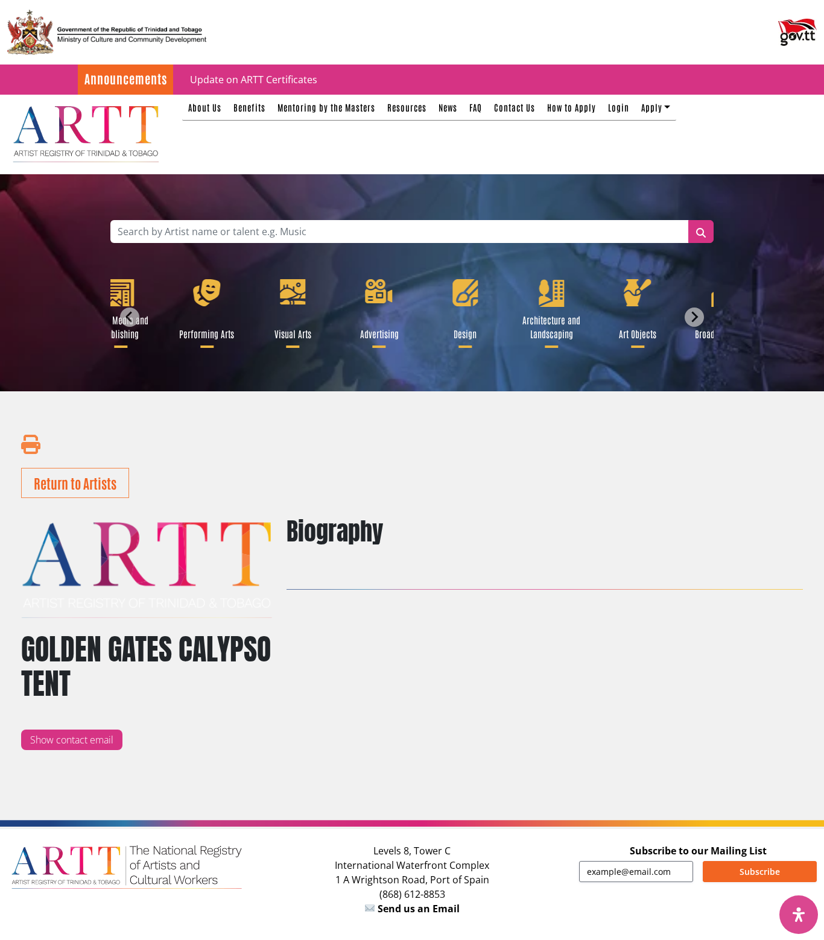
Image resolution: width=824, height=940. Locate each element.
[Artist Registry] (85, 132)
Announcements (125, 78)
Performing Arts (203, 333)
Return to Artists (75, 483)
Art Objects (634, 333)
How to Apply (571, 107)
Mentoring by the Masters (326, 107)
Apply (651, 107)
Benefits (249, 107)
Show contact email (71, 739)
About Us (204, 107)
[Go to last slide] (129, 317)
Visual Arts (289, 333)
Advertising (375, 333)
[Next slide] (694, 317)
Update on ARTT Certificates (253, 79)
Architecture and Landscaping (548, 326)
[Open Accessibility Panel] (798, 914)
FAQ (475, 107)
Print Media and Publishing (116, 326)
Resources (406, 107)
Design (461, 333)
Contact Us (514, 107)
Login (618, 107)
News (448, 107)
